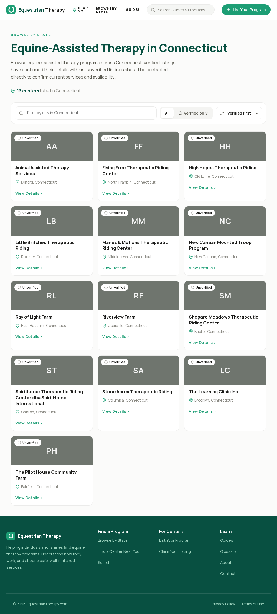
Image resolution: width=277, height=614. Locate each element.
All (167, 113)
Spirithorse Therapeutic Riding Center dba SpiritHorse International (49, 397)
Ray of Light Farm (33, 317)
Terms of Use (252, 604)
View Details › (28, 193)
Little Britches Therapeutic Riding (45, 245)
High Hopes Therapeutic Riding (222, 167)
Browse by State (106, 10)
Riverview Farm (119, 317)
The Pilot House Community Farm (46, 475)
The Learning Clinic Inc (213, 391)
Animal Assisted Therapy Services (42, 170)
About (226, 562)
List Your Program (249, 9)
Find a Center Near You (119, 551)
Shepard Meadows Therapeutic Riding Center (223, 320)
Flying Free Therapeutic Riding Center (135, 170)
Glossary (228, 551)
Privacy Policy (223, 604)
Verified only (195, 113)
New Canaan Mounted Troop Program (220, 245)
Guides (133, 9)
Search (104, 562)
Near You (83, 10)
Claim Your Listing (175, 551)
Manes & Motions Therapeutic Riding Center (135, 245)
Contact (228, 573)
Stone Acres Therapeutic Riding (137, 391)
